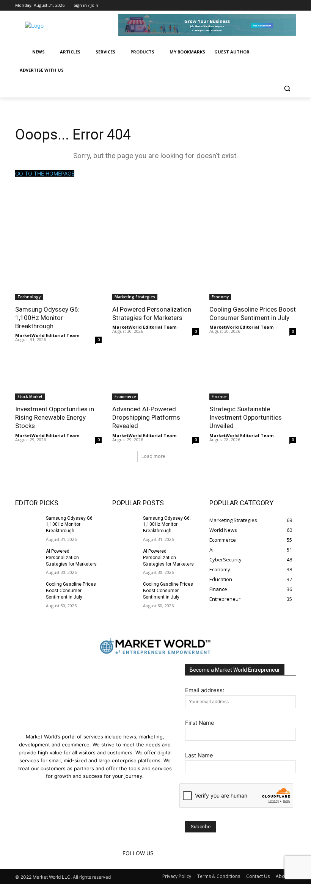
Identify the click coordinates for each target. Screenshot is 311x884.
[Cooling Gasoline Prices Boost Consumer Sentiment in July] (252, 278)
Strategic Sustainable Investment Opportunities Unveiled (245, 417)
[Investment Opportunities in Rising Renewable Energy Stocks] (58, 378)
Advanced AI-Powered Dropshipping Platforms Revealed (146, 417)
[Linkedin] (280, 5)
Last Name (199, 755)
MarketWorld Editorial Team (47, 335)
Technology (29, 296)
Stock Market (29, 396)
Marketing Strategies (135, 296)
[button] (287, 88)
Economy (220, 296)
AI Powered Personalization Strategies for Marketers (151, 313)
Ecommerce (125, 396)
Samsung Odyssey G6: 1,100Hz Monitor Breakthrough (47, 318)
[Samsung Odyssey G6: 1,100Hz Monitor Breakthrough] (58, 278)
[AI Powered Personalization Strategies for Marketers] (155, 278)
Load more (153, 456)
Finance (219, 396)
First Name (199, 722)
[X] (291, 5)
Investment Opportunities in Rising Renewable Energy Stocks (54, 417)
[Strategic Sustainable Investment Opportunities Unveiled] (252, 378)
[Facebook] (270, 5)
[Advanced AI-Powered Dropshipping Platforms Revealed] (155, 378)
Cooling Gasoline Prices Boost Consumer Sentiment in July (252, 313)
